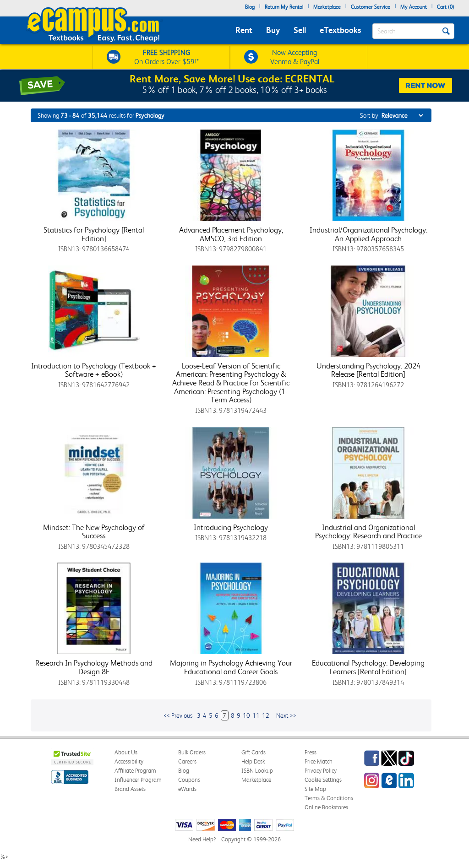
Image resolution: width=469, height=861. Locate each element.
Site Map (315, 788)
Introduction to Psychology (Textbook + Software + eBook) (93, 370)
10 (246, 715)
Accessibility (129, 761)
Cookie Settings (323, 779)
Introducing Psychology (231, 527)
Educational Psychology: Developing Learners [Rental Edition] (368, 667)
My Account (413, 7)
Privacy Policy (321, 770)
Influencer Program (138, 779)
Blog (250, 7)
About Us (126, 752)
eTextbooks (340, 30)
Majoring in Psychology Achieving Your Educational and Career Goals (231, 667)
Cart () (445, 7)
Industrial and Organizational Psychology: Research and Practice (368, 532)
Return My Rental (284, 7)
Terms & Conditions (329, 798)
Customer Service (370, 7)
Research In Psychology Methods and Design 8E (94, 667)
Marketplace (327, 7)
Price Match (319, 761)
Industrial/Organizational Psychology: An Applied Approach (368, 234)
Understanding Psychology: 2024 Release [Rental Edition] (368, 370)
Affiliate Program (135, 770)
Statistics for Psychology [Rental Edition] (94, 234)
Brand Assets (130, 788)
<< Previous (178, 715)
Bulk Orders (192, 752)
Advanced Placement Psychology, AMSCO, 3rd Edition (231, 234)
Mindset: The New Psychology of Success (94, 532)
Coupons (189, 779)
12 (265, 715)
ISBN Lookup (257, 770)
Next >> (286, 715)
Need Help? (202, 839)
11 (256, 715)
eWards (187, 788)
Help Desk (253, 761)
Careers (187, 761)
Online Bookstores (326, 807)
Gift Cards (253, 752)
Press (310, 752)
